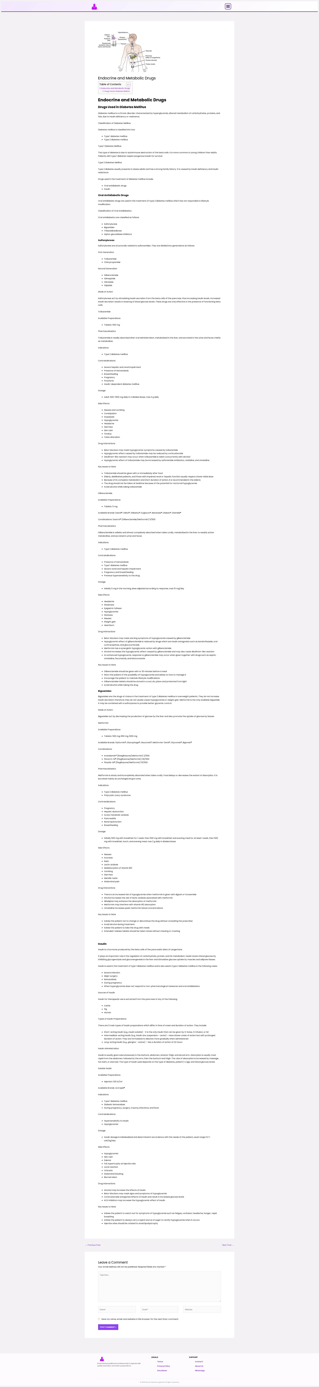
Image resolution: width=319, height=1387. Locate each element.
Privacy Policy (163, 1366)
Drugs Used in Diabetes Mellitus (117, 91)
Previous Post (93, 1245)
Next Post (228, 1245)
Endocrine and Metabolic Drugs (115, 88)
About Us (199, 1366)
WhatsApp (200, 1370)
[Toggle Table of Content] (127, 85)
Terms (160, 1361)
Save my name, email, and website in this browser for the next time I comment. (140, 1319)
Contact (199, 1361)
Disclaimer (162, 1370)
